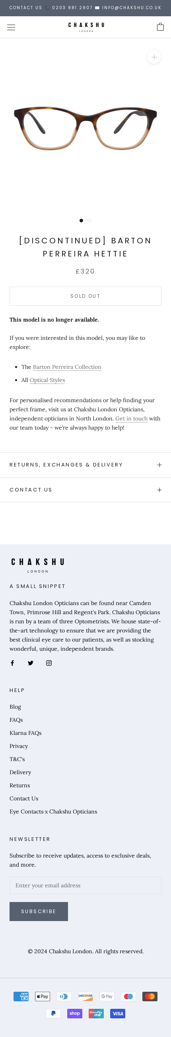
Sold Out (85, 296)
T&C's (17, 759)
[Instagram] (49, 662)
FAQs (16, 719)
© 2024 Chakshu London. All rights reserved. (86, 951)
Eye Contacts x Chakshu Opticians (53, 811)
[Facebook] (12, 662)
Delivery (20, 772)
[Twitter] (30, 662)
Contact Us (31, 489)
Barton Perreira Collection (67, 366)
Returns (20, 785)
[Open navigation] (11, 27)
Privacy (19, 746)
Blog (15, 706)
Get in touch (131, 418)
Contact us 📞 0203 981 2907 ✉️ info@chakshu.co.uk (85, 8)
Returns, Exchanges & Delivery (66, 464)
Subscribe (38, 911)
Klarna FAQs (25, 732)
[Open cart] (160, 27)
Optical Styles (47, 380)
